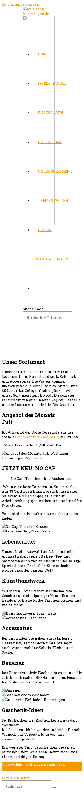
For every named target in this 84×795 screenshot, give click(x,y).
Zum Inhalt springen (20, 4)
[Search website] (37, 288)
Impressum (11, 769)
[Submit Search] (54, 787)
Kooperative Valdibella (38, 437)
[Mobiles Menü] (24, 338)
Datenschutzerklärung (43, 769)
